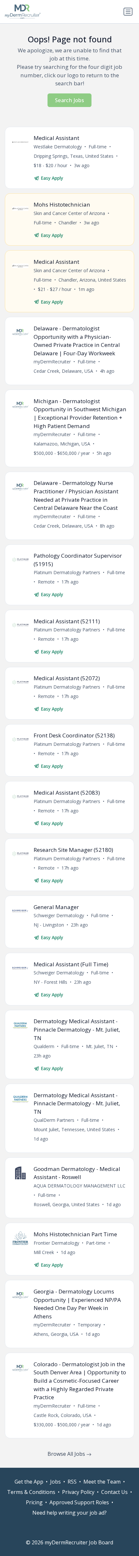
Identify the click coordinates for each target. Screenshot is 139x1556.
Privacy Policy (78, 1492)
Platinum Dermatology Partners (67, 572)
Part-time (96, 1243)
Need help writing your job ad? (69, 1512)
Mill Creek (44, 1252)
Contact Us (114, 1492)
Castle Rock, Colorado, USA (62, 1415)
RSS (72, 1481)
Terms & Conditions (31, 1492)
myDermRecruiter (52, 362)
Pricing (34, 1502)
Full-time (98, 147)
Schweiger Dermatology (59, 915)
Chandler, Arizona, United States (92, 280)
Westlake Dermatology (58, 147)
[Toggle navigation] (128, 11)
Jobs (55, 1481)
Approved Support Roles (79, 1502)
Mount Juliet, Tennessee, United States (74, 1129)
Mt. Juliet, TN (99, 1046)
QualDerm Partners (54, 1120)
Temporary (89, 1325)
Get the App (29, 1481)
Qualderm (44, 1046)
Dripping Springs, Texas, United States (73, 156)
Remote (46, 582)
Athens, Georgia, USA (56, 1334)
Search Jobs (69, 100)
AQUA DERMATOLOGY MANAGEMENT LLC (79, 1186)
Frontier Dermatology (56, 1243)
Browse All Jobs (67, 1453)
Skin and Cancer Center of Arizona (69, 213)
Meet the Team (102, 1481)
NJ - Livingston (49, 925)
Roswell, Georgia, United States (67, 1204)
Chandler (68, 223)
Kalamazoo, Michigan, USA (62, 444)
